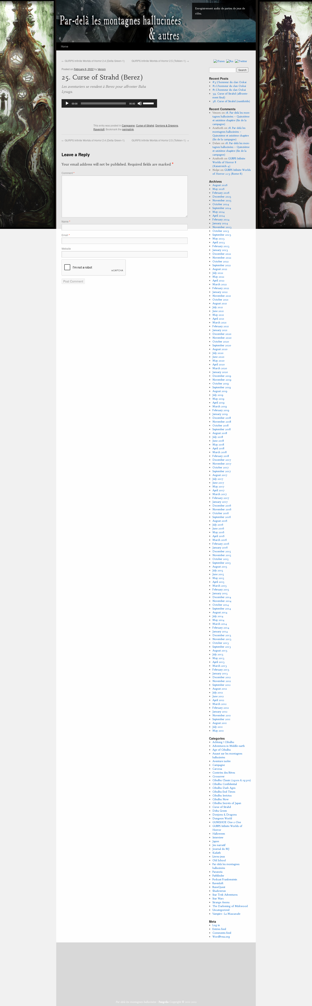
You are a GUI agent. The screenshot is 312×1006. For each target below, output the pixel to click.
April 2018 (218, 448)
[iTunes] (219, 61)
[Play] (67, 103)
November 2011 (221, 715)
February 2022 (220, 288)
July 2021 (217, 307)
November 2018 (221, 421)
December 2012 (221, 677)
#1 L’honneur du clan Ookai (229, 89)
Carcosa (217, 768)
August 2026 (220, 185)
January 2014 (220, 631)
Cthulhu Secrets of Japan (226, 803)
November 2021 (221, 295)
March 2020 (219, 368)
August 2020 (220, 349)
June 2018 (218, 440)
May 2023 (218, 238)
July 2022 (217, 272)
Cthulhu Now (220, 799)
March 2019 (219, 406)
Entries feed (219, 929)
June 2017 (218, 482)
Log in (216, 925)
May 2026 (218, 189)
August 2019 (219, 391)
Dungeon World (222, 818)
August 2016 (219, 520)
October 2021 (220, 299)
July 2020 (217, 353)
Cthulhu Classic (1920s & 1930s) (231, 780)
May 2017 (218, 486)
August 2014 (219, 612)
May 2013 (218, 658)
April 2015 (218, 581)
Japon (215, 841)
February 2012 (220, 707)
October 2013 (220, 642)
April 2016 (218, 536)
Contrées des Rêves (223, 772)
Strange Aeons (220, 902)
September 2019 (221, 387)
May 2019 (218, 398)
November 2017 (221, 463)
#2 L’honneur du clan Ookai (229, 86)
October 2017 (220, 467)
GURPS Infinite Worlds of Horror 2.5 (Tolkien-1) (160, 61)
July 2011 (217, 726)
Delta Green (219, 810)
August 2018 (219, 433)
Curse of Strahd (145, 125)
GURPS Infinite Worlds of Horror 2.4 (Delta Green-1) (93, 61)
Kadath (216, 852)
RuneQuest (218, 887)
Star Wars (217, 898)
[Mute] (140, 103)
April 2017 (218, 490)
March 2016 (219, 539)
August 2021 (219, 303)
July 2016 (217, 524)
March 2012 (219, 703)
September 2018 (221, 429)
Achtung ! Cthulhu (223, 742)
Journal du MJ (220, 848)
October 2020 (220, 341)
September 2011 (221, 719)
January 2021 (219, 330)
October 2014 (220, 604)
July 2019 (217, 395)
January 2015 (220, 593)
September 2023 (221, 234)
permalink (128, 129)
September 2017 (221, 471)
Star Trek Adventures (225, 894)
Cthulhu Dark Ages (223, 787)
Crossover (218, 776)
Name (66, 221)
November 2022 (221, 257)
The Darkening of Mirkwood (230, 906)
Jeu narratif (218, 845)
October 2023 (220, 230)
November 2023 (222, 227)
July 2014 (217, 616)
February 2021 (220, 326)
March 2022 (219, 284)
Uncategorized (220, 909)
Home (64, 46)
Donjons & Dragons (166, 125)
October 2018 (220, 425)
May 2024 (218, 211)
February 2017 (220, 498)
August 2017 (219, 475)
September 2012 (221, 684)
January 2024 (220, 223)
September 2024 (221, 208)
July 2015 (217, 570)
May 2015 (218, 578)
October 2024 (220, 204)
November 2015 (221, 555)
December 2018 (221, 417)
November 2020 (222, 337)
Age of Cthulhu (221, 749)
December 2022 (221, 253)
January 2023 (220, 250)
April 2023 (218, 242)
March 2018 (219, 452)
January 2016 (220, 547)
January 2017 (220, 501)
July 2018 (217, 436)
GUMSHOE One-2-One (226, 822)
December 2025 (221, 196)
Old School (219, 860)
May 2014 (218, 620)
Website (66, 248)
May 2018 (218, 444)
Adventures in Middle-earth (228, 745)
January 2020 (220, 372)
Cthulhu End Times (223, 791)
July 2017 (217, 478)
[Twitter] (241, 61)
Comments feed (221, 932)
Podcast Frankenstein (224, 879)
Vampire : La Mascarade (226, 913)
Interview (217, 837)
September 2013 (221, 646)
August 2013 (219, 650)
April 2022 (218, 280)
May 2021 (218, 314)
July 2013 (217, 654)
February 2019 (220, 410)
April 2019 (218, 402)
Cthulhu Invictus (222, 795)
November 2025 (221, 200)
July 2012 (217, 692)
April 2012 (218, 700)
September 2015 (221, 562)
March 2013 (219, 665)
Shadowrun (219, 890)
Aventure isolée (221, 761)
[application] (109, 103)
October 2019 (220, 383)
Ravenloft (98, 129)
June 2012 (218, 696)
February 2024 (220, 219)
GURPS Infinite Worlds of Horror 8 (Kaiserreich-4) (228, 162)
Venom (102, 69)
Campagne (128, 125)
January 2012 (219, 711)
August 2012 (219, 688)
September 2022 (221, 265)
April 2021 (218, 318)
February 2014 (220, 627)
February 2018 (220, 456)
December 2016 (221, 505)
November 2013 (221, 639)
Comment (68, 173)
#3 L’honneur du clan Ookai (229, 82)
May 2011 (218, 730)
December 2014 (221, 597)
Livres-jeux (218, 856)
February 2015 (220, 589)
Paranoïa (217, 871)
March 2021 (219, 322)
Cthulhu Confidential (224, 784)
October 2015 (220, 559)
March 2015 (219, 585)
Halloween (218, 833)
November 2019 (221, 379)
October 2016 (220, 513)
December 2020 (221, 333)
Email (66, 235)
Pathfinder (218, 875)
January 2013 (220, 673)
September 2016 (221, 517)
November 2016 (221, 509)
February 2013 (220, 669)
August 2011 (219, 723)
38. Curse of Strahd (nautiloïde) (231, 101)
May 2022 (218, 276)
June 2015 (218, 574)
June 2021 (218, 311)
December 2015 (221, 551)
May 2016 (218, 532)
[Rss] (230, 61)
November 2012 (221, 681)
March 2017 (219, 494)
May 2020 (218, 360)
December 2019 (221, 375)
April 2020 (218, 364)
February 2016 (220, 543)
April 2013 (218, 662)
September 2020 (221, 345)
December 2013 (221, 635)
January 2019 (220, 414)
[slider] (149, 103)
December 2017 (221, 459)
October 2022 (220, 261)
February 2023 (220, 246)
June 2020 (218, 356)
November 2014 (221, 600)
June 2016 (218, 528)
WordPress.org (221, 936)
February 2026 (220, 192)
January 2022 (220, 292)
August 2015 (219, 566)
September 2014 (221, 608)
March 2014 (219, 623)
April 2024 (218, 215)
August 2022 (219, 269)
